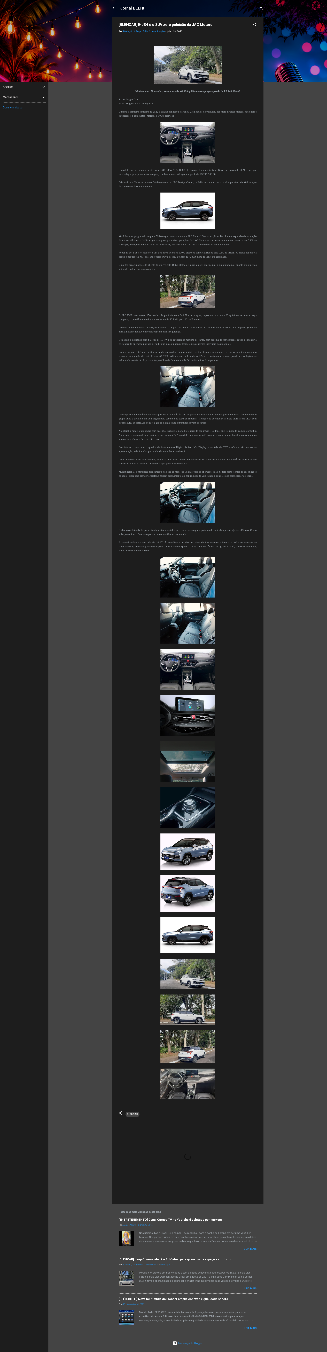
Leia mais (250, 1248)
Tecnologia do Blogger (190, 1343)
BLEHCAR (132, 1114)
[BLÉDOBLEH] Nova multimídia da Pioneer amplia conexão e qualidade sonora (173, 1299)
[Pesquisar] (261, 9)
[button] (255, 25)
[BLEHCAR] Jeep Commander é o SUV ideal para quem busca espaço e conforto (175, 1259)
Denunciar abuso (12, 107)
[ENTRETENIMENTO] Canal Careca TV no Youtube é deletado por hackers (170, 1219)
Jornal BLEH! (132, 8)
